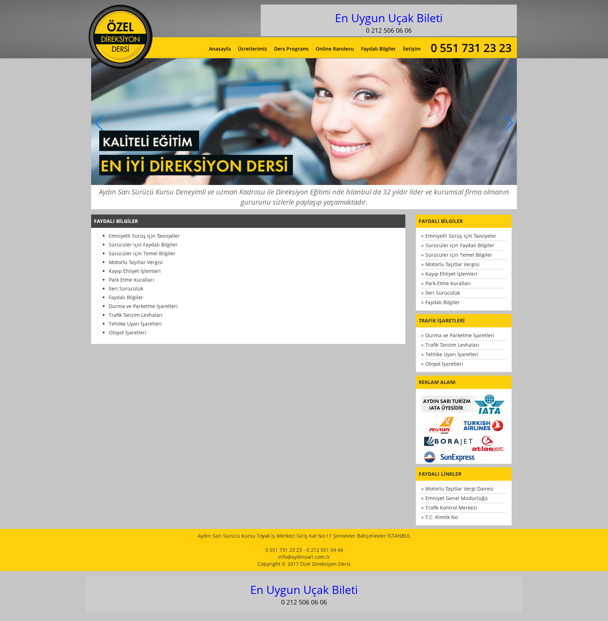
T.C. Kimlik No (441, 517)
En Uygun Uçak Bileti (389, 17)
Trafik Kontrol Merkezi (451, 507)
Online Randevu (335, 48)
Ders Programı (291, 48)
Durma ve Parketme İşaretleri (143, 306)
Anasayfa (220, 48)
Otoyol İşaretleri (127, 332)
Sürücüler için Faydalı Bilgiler (143, 244)
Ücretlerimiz (252, 48)
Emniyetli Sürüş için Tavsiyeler (144, 235)
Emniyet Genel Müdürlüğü (456, 498)
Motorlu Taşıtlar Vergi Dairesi (459, 488)
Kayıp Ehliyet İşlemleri (135, 271)
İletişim (411, 48)
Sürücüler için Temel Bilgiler (142, 253)
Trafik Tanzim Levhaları (136, 315)
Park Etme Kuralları (131, 279)
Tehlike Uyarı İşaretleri (135, 323)
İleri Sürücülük (126, 288)
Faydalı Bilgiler (378, 48)
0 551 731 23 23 (471, 47)
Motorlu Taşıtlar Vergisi (136, 262)
